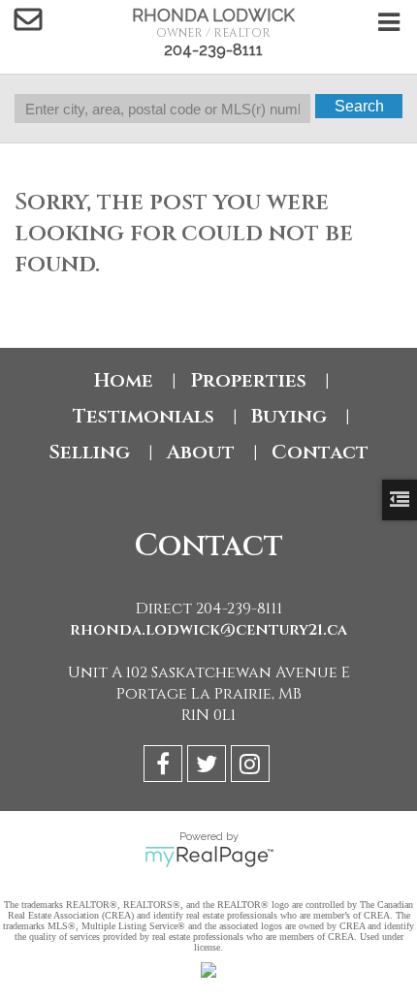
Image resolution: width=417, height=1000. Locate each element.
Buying (289, 416)
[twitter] (209, 767)
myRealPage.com (209, 856)
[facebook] (165, 767)
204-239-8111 (213, 50)
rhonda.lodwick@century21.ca (208, 630)
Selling (89, 452)
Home (123, 380)
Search (359, 106)
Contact (320, 452)
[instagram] (252, 767)
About (201, 452)
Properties (248, 380)
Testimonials (143, 416)
